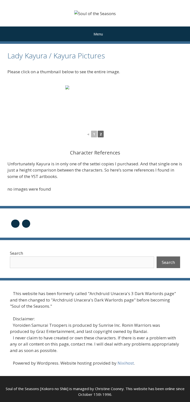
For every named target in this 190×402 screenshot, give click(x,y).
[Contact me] (26, 223)
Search (16, 253)
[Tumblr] (15, 223)
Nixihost (126, 363)
